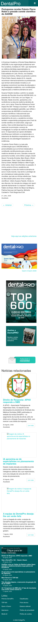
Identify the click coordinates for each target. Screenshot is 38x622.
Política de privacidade (27, 610)
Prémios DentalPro (8, 599)
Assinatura (5, 610)
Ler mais (31, 425)
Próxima (28, 205)
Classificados (24, 599)
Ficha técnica (24, 602)
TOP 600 (4, 602)
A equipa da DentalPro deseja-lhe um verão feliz (18, 515)
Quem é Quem (6, 606)
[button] (35, 3)
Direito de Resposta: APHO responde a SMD (17, 401)
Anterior (7, 205)
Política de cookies (26, 614)
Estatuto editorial (25, 606)
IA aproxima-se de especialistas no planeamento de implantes (18, 461)
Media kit (4, 614)
